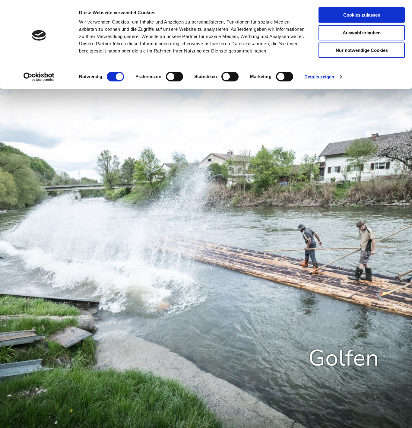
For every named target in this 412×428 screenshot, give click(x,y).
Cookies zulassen (361, 14)
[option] (206, 237)
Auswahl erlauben (362, 32)
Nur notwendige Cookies (362, 50)
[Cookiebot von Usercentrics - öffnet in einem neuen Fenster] (39, 76)
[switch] (174, 76)
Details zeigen (319, 76)
